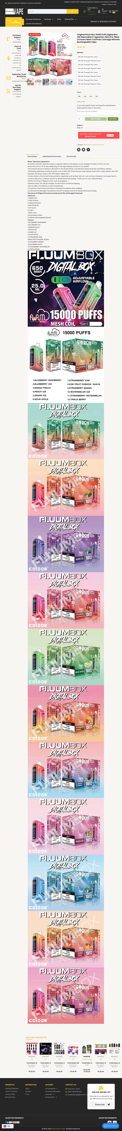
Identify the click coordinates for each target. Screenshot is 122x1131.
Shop (59, 19)
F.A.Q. (27, 1094)
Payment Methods (11, 1088)
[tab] (32, 156)
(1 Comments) (87, 1059)
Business (48, 19)
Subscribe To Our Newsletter (19, 75)
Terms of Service (11, 1091)
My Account (105, 10)
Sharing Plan (69, 19)
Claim (110, 135)
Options (80, 52)
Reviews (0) (71, 156)
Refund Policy (10, 1097)
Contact (28, 1091)
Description (32, 156)
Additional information (52, 156)
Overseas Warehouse (33, 19)
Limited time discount (34, 24)
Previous (27, 82)
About (27, 1088)
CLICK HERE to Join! (92, 9)
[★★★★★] (32, 1056)
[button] (14, 22)
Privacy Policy (10, 1094)
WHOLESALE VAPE (58, 1129)
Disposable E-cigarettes (91, 145)
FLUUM (102, 145)
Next (72, 82)
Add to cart (96, 119)
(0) (32, 1059)
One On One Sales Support (17, 87)
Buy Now (113, 119)
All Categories (50, 1088)
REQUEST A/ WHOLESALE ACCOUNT (103, 21)
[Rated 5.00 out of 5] (87, 1056)
